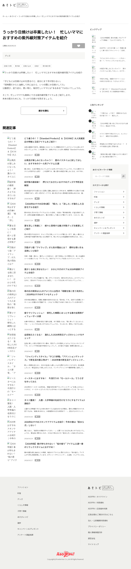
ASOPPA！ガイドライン (97, 496)
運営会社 (91, 538)
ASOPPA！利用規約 (96, 502)
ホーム (5, 16)
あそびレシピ (99, 217)
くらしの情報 (99, 207)
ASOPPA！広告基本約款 (97, 508)
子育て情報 (98, 212)
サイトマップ (93, 544)
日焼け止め (27, 66)
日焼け (37, 66)
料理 (95, 197)
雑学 (95, 222)
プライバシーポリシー (97, 526)
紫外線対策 (46, 66)
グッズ (7, 55)
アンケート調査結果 (102, 233)
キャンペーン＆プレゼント (104, 228)
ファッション (99, 191)
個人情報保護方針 (95, 532)
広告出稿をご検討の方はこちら (100, 514)
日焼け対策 (8, 66)
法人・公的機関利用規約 (98, 520)
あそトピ (13, 16)
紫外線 (17, 66)
